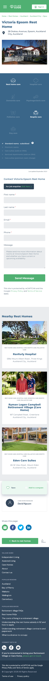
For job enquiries (18, 186)
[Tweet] (21, 527)
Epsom (45, 16)
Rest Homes (13, 16)
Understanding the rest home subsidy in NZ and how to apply (24, 623)
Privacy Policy (17, 291)
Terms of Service (34, 291)
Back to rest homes (21, 541)
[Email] (5, 527)
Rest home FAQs (9, 614)
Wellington (6, 595)
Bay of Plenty (8, 587)
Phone (8, 232)
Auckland (24, 16)
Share (43, 542)
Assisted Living (8, 561)
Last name (10, 207)
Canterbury (7, 599)
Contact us (7, 572)
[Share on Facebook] (13, 527)
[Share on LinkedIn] (29, 527)
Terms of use (7, 676)
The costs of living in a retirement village (20, 618)
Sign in (41, 7)
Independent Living (10, 557)
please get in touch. (32, 656)
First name (10, 195)
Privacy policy (23, 676)
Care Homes (7, 564)
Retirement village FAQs (12, 610)
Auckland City (35, 16)
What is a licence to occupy (14, 635)
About (5, 568)
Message (8, 245)
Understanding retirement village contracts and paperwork (24, 630)
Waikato (5, 591)
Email (7, 220)
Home (4, 16)
